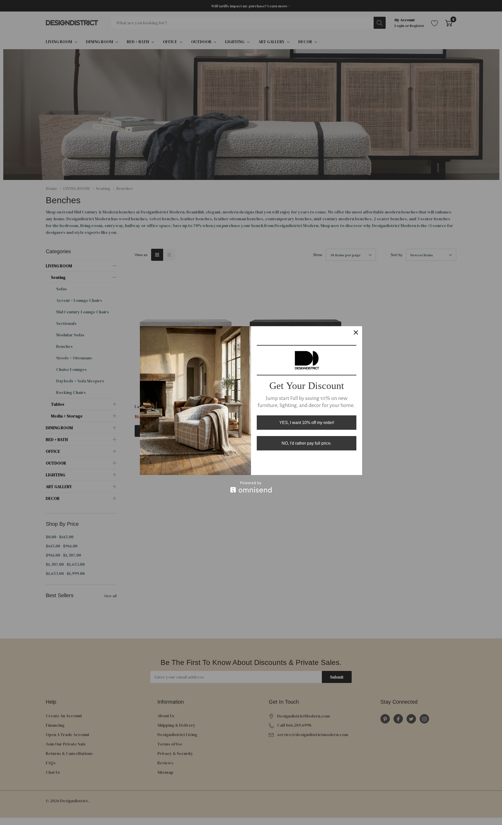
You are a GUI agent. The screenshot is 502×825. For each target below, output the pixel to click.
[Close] (356, 332)
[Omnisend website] (251, 487)
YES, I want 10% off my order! (306, 422)
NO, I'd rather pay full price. (307, 443)
